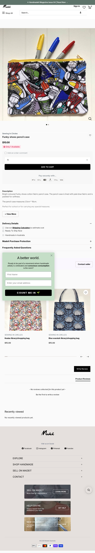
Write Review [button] (82, 369)
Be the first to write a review (47, 394)
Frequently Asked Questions (16, 247)
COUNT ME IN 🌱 (28, 292)
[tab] (82, 379)
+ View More (10, 214)
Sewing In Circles (10, 133)
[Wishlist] (90, 135)
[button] (80, 12)
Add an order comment (17, 153)
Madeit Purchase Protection (16, 241)
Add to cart (47, 167)
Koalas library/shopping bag (17, 338)
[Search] (90, 12)
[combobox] (53, 12)
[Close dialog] (51, 255)
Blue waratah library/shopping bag (64, 338)
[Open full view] (91, 118)
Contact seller (84, 264)
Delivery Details (10, 223)
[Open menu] (3, 13)
